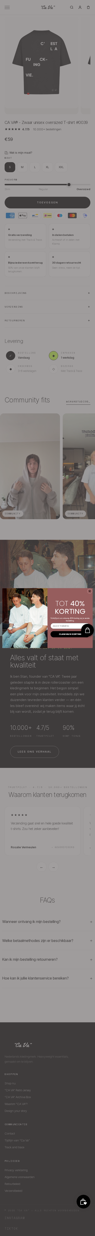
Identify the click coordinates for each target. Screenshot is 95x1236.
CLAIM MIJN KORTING (70, 634)
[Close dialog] (90, 591)
